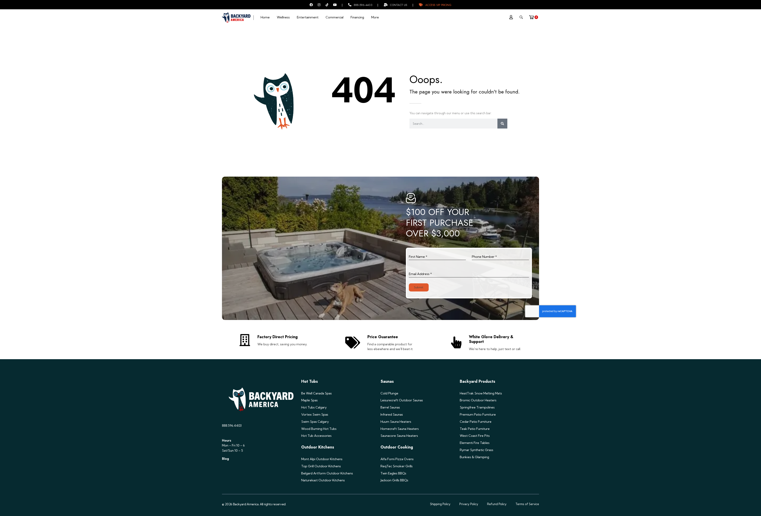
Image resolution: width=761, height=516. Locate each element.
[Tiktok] (327, 4)
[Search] (502, 124)
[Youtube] (335, 4)
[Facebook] (311, 4)
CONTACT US (398, 5)
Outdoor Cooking (396, 447)
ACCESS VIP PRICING (438, 5)
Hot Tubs (309, 381)
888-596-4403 (363, 5)
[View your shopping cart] (533, 16)
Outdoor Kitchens (317, 447)
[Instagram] (319, 4)
